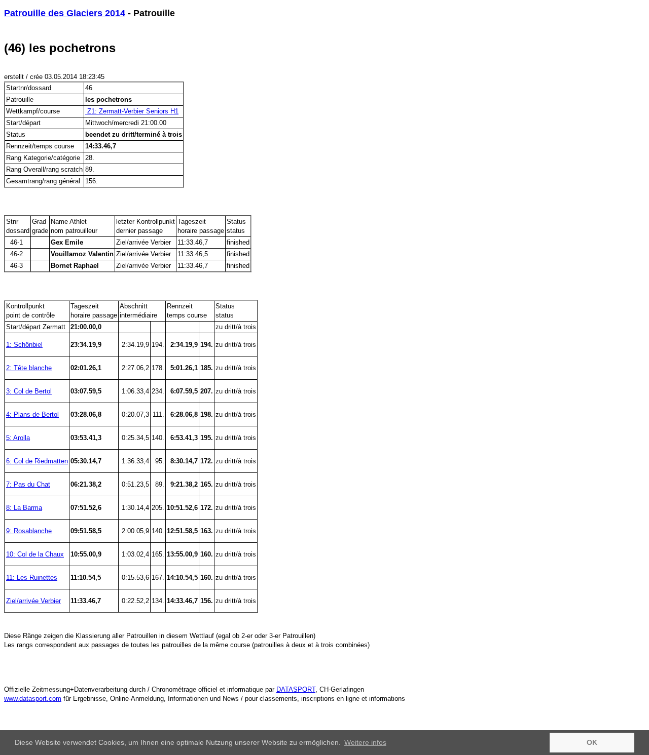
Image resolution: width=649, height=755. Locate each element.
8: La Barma (24, 507)
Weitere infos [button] (365, 742)
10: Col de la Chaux (35, 554)
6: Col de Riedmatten (37, 461)
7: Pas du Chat (28, 484)
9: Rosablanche (29, 531)
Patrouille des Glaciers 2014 (64, 13)
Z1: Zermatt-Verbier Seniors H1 (131, 111)
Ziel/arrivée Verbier (33, 601)
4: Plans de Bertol (32, 414)
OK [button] (592, 742)
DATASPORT (295, 689)
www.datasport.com (32, 698)
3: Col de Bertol (29, 391)
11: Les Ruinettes (31, 577)
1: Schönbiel (24, 344)
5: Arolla (18, 438)
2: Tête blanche (29, 368)
